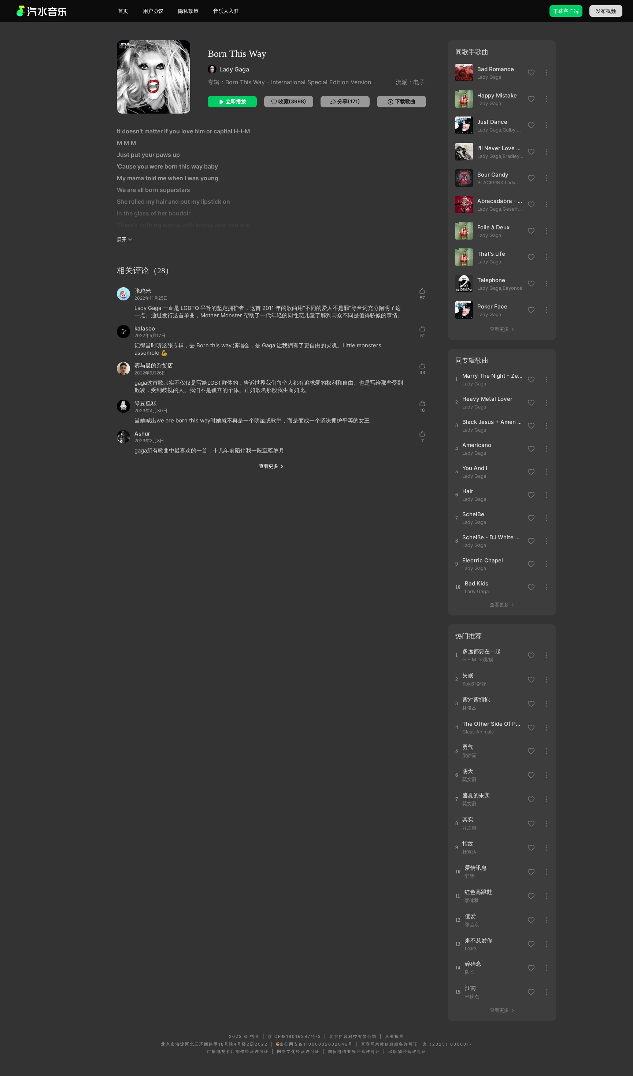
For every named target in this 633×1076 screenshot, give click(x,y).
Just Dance (492, 121)
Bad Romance (495, 69)
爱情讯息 (476, 867)
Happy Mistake (497, 95)
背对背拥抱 (476, 699)
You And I (474, 468)
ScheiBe (473, 514)
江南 (470, 987)
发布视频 (606, 11)
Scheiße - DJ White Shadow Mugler (492, 537)
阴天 (467, 771)
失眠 (467, 675)
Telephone (491, 280)
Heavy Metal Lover (487, 398)
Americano (476, 444)
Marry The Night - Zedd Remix (492, 375)
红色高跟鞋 (478, 891)
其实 (467, 819)
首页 (123, 11)
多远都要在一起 (481, 651)
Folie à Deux (493, 227)
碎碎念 (473, 963)
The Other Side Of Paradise (492, 723)
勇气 (467, 746)
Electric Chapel (482, 560)
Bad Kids (476, 583)
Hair (467, 491)
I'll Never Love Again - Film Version (500, 148)
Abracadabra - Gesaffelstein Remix (500, 200)
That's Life (491, 253)
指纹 (467, 843)
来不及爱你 (478, 940)
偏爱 (470, 916)
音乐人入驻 (226, 11)
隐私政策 (188, 11)
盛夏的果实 (476, 795)
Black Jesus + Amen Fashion (492, 421)
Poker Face (492, 306)
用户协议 (153, 11)
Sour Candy (492, 174)
